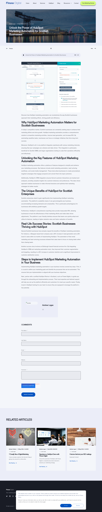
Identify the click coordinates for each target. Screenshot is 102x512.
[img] (75, 55)
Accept (66, 505)
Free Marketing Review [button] (88, 3)
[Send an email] (43, 309)
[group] (51, 55)
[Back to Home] (13, 3)
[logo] (10, 489)
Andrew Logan (12, 24)
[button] (23, 55)
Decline (78, 505)
